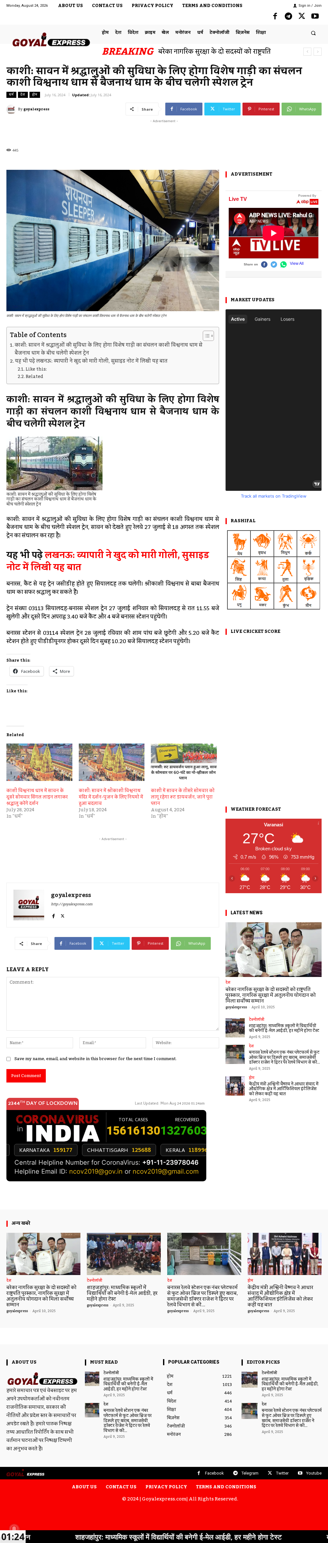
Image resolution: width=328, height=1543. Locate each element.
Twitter (282, 1473)
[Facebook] (275, 16)
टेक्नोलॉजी (256, 1020)
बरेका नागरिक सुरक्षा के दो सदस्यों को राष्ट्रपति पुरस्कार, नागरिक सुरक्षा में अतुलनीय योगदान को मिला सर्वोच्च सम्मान (271, 995)
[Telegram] (288, 16)
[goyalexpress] (12, 109)
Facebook (214, 1473)
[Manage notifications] (14, 1529)
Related (34, 376)
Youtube (314, 1473)
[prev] (307, 52)
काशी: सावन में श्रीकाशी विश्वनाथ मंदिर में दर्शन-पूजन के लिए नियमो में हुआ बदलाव (111, 797)
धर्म (11, 95)
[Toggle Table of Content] (205, 335)
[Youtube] (315, 16)
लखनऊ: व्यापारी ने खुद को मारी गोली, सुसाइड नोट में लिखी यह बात (107, 561)
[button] (313, 33)
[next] (318, 52)
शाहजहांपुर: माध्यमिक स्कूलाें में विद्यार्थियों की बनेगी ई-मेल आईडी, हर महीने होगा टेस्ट (284, 1028)
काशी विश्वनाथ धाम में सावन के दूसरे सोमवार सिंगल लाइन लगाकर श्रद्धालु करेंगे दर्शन (37, 797)
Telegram (250, 1473)
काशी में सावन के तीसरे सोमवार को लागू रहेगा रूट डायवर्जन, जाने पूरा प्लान (183, 797)
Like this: (36, 369)
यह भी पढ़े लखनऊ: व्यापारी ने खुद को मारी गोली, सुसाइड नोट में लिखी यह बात (92, 362)
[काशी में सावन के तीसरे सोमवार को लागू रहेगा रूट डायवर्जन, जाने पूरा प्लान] (184, 762)
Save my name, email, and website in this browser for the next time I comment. (95, 1059)
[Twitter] (301, 16)
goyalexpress (36, 109)
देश (22, 95)
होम (34, 95)
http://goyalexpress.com (72, 904)
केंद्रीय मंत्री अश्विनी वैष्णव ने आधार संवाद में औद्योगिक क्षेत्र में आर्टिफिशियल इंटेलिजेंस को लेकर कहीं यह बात (283, 1089)
